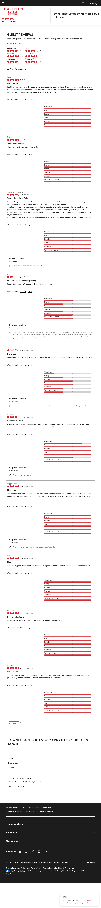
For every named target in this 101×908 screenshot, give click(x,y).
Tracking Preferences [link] (13, 868)
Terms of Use (35, 868)
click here (87, 903)
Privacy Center (70, 868)
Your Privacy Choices (17, 871)
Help (7, 874)
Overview (11, 754)
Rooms (11, 758)
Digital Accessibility (34, 871)
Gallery (11, 768)
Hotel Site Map (83, 871)
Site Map (72, 871)
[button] (83, 3)
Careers (26, 868)
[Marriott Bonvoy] (93, 3)
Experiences (13, 763)
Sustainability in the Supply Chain (54, 871)
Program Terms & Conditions (52, 868)
